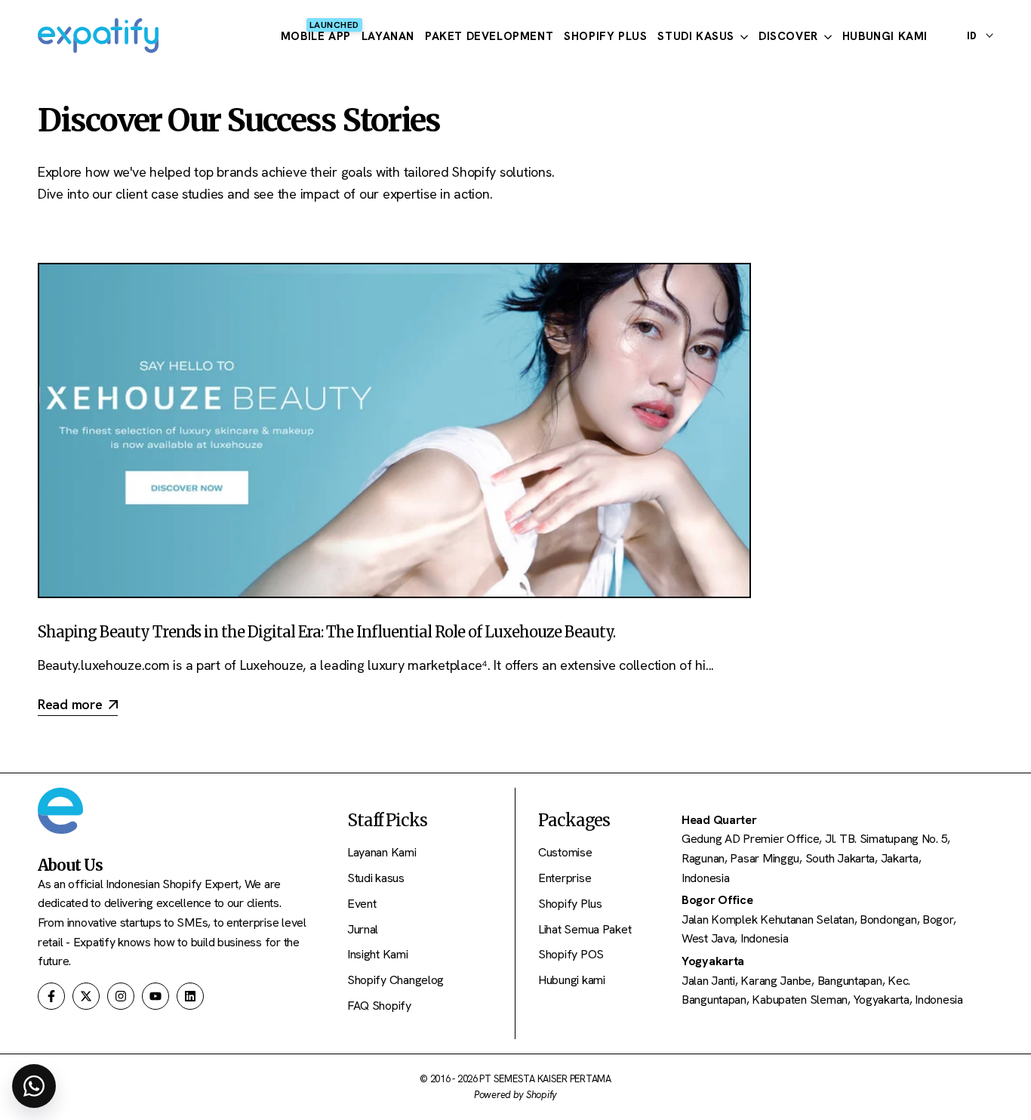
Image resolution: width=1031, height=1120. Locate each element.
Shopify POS (571, 954)
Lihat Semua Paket (584, 929)
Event (362, 904)
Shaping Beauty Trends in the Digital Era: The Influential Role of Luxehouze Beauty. (326, 631)
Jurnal (362, 929)
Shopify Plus (570, 904)
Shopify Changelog (395, 980)
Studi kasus (376, 878)
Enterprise (564, 878)
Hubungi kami (571, 980)
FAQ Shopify (379, 1006)
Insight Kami (377, 954)
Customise (565, 852)
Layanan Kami (382, 852)
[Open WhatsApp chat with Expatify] (34, 1086)
